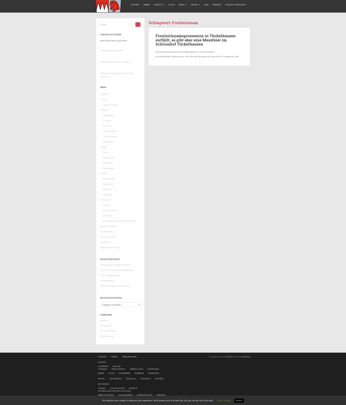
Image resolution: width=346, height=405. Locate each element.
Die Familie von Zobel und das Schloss (120, 221)
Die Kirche (107, 215)
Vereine (182, 5)
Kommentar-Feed (108, 331)
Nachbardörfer (106, 231)
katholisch (107, 189)
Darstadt (158, 5)
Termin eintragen (110, 105)
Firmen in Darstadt (108, 226)
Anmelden (104, 320)
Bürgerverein (108, 157)
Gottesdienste (109, 178)
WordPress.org (106, 336)
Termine (146, 5)
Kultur (172, 5)
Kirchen (194, 5)
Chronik (106, 205)
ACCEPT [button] (239, 400)
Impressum (216, 5)
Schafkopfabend (107, 280)
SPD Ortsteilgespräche (110, 275)
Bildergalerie (108, 142)
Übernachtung (110, 136)
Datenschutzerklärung (235, 5)
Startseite (135, 5)
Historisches (105, 200)
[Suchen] (137, 24)
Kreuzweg (107, 194)
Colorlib (228, 357)
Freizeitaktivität (111, 131)
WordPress (246, 357)
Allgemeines (108, 115)
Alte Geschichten (110, 210)
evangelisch (108, 184)
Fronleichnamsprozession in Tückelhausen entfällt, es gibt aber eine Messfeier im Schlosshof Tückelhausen (196, 40)
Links (206, 5)
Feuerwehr (107, 163)
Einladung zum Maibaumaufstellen (115, 265)
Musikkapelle (108, 168)
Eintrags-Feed (106, 325)
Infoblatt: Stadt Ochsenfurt (111, 50)
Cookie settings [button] (224, 400)
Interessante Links (108, 237)
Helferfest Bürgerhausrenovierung (115, 286)
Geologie (107, 120)
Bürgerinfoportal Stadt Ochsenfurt (115, 62)
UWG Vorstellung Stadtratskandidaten (116, 270)
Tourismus (107, 126)
